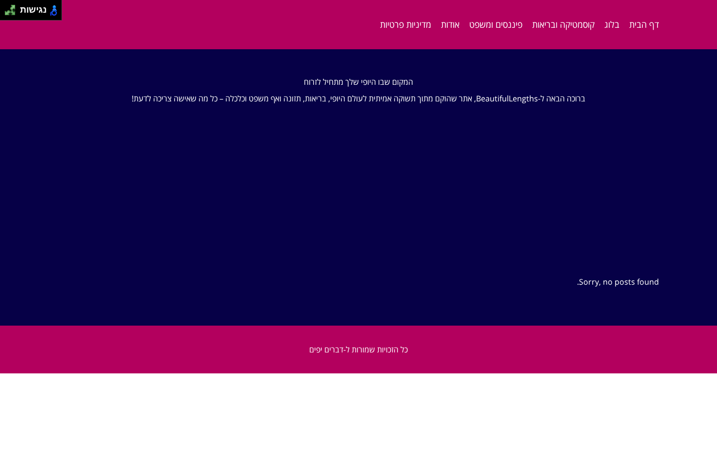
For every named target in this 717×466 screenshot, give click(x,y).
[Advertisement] (358, 204)
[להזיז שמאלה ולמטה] (7, 13)
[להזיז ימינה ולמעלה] (13, 7)
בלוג (611, 24)
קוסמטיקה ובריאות (563, 24)
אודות (450, 24)
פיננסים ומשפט (495, 24)
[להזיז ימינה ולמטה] (13, 13)
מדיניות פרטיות (405, 24)
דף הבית (644, 24)
